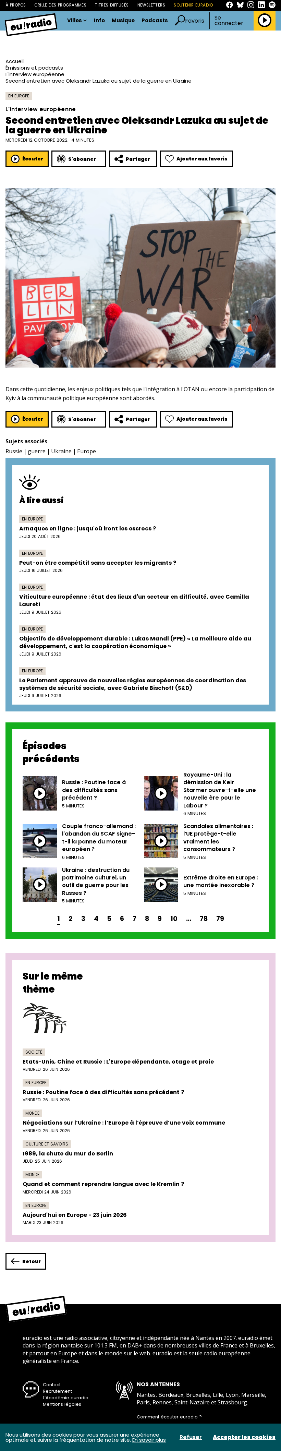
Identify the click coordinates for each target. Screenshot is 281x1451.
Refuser (191, 1437)
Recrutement (57, 1391)
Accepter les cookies (244, 1437)
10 (174, 918)
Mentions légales (62, 1404)
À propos (15, 5)
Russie (13, 451)
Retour (31, 1261)
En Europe (18, 96)
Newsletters (151, 5)
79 (220, 918)
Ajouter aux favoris (202, 158)
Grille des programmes (60, 5)
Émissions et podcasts (34, 67)
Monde (32, 1113)
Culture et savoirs (46, 1144)
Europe (86, 451)
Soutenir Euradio (193, 5)
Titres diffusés (112, 5)
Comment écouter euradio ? (169, 1417)
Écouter (32, 158)
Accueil (14, 61)
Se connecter (229, 20)
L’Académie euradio (65, 1397)
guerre (37, 451)
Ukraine (61, 451)
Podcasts (155, 20)
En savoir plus (149, 1439)
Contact (52, 1384)
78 (204, 918)
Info (99, 20)
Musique (123, 20)
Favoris (194, 21)
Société (33, 1052)
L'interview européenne (34, 74)
